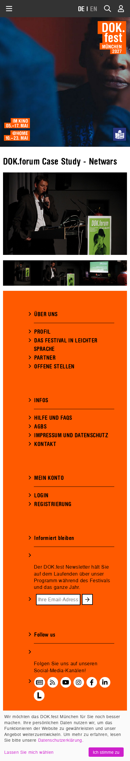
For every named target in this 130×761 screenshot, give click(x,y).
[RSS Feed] (52, 682)
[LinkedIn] (105, 682)
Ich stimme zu (106, 752)
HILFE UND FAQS (53, 418)
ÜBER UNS (45, 314)
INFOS (41, 400)
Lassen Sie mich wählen (29, 752)
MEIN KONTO (49, 478)
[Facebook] (92, 682)
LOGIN (41, 496)
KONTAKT (45, 444)
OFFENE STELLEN (54, 367)
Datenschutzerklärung (60, 740)
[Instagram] (78, 682)
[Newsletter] (39, 682)
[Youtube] (65, 682)
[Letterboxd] (39, 695)
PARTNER (45, 358)
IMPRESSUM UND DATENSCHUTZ (71, 435)
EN (93, 9)
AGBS (40, 427)
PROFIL (42, 332)
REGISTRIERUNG (52, 504)
